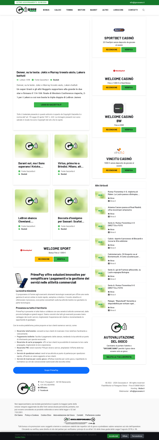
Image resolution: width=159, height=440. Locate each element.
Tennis (69, 10)
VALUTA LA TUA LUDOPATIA (119, 357)
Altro (105, 10)
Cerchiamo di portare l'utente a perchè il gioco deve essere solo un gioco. (119, 348)
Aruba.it (141, 388)
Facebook (44, 390)
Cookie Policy (20, 437)
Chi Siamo (19, 415)
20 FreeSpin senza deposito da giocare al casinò (119, 43)
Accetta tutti (113, 436)
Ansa (112, 198)
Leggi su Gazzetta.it (51, 105)
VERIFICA (61, 259)
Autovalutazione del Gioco (64, 415)
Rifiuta (125, 436)
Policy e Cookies (32, 415)
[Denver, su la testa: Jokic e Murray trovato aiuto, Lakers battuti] (51, 43)
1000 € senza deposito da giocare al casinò (119, 164)
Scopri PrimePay (51, 370)
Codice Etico (46, 415)
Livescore (118, 10)
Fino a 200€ (119, 125)
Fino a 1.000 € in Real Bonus (119, 83)
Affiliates (43, 387)
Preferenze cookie (93, 415)
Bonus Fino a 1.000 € (57, 253)
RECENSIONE (43, 259)
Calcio (57, 10)
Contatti (133, 10)
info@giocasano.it (137, 2)
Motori (81, 10)
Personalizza (137, 436)
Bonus (46, 10)
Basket (93, 10)
